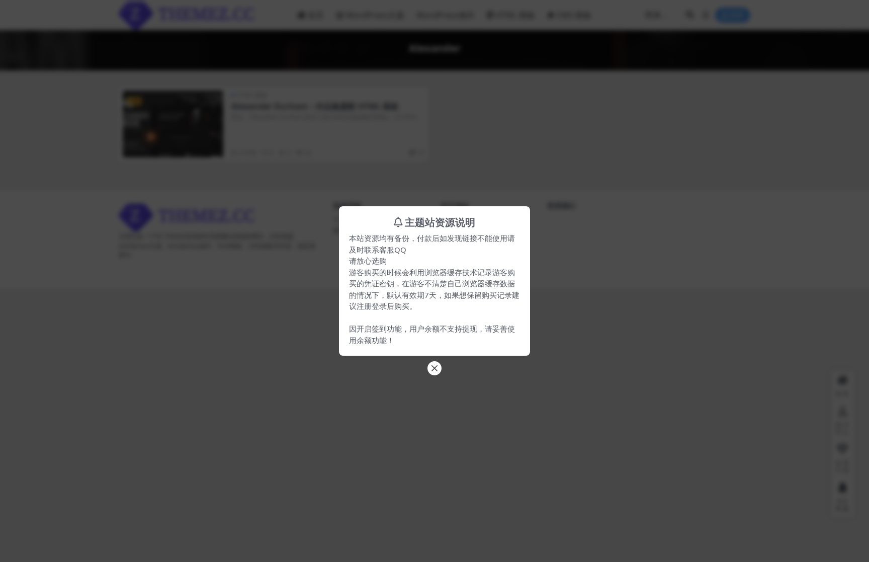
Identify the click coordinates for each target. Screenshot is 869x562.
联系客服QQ (385, 250)
